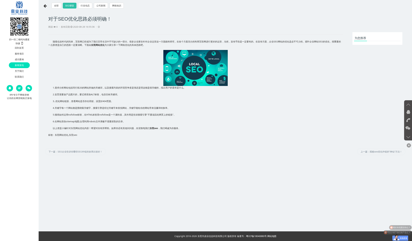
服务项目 (19, 53)
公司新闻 (100, 5)
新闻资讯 (19, 65)
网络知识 (116, 5)
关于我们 (19, 70)
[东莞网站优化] (19, 7)
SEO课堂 (69, 5)
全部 (56, 5)
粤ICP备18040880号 (256, 236)
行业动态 (85, 5)
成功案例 (19, 59)
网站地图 (271, 236)
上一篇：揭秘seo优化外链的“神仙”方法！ (381, 151)
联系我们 (19, 76)
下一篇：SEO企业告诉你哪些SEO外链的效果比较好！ (75, 151)
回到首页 (19, 47)
